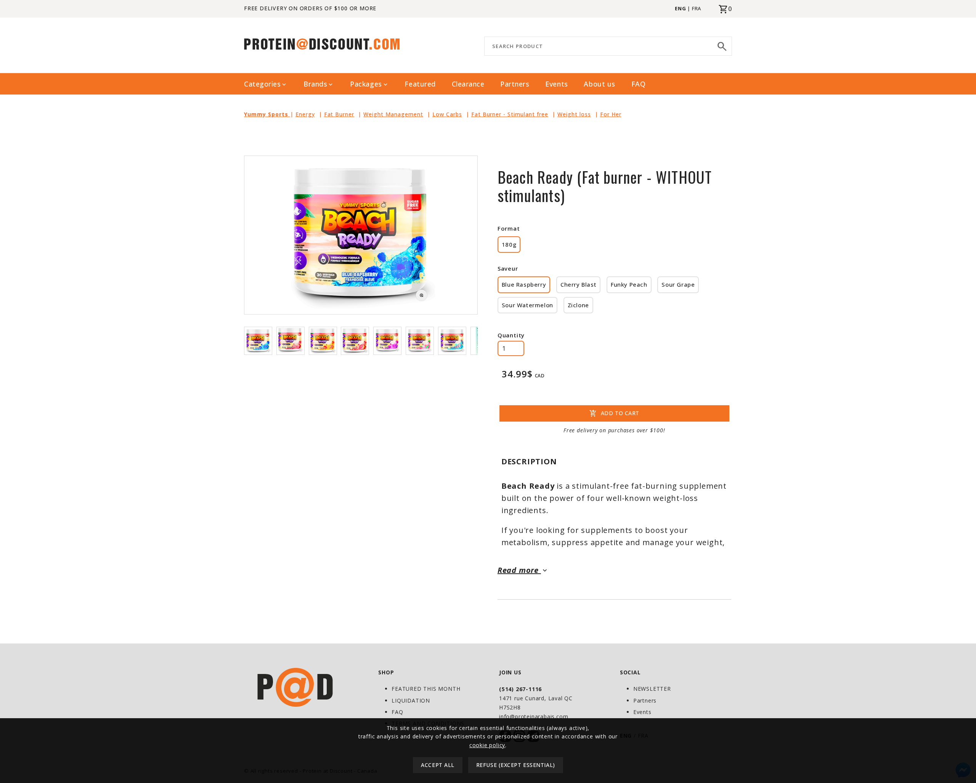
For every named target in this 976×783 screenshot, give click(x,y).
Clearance (468, 83)
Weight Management (393, 114)
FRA (696, 8)
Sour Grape (678, 284)
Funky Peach (629, 284)
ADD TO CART (614, 413)
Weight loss (574, 114)
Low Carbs (447, 114)
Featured (420, 83)
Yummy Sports (267, 114)
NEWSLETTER (652, 688)
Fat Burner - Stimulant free (509, 114)
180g (509, 244)
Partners (514, 83)
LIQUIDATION (411, 700)
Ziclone (578, 305)
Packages (369, 84)
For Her (610, 114)
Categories (265, 84)
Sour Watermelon (527, 305)
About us (599, 83)
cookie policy (487, 745)
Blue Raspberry (524, 284)
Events (556, 83)
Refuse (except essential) (515, 765)
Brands (318, 84)
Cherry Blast (578, 284)
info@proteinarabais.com (533, 716)
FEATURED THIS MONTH (426, 688)
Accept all (437, 765)
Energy (305, 114)
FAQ (638, 83)
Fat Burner (339, 114)
